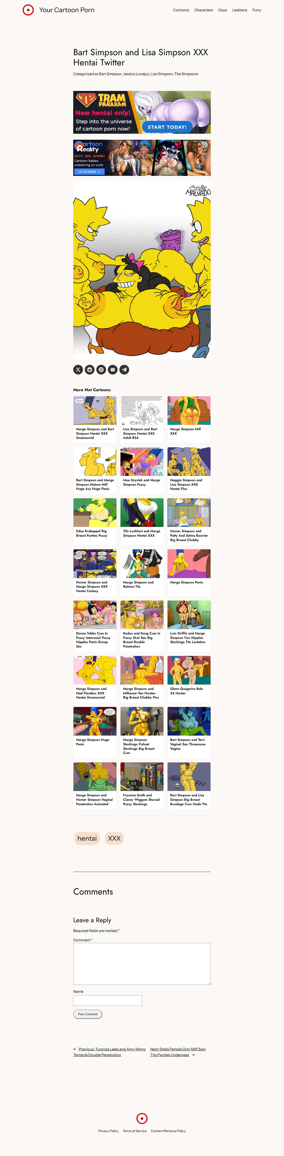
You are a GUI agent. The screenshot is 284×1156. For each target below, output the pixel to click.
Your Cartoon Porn (67, 10)
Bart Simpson (110, 74)
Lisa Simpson (161, 74)
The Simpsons (186, 74)
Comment (83, 940)
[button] (78, 370)
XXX (114, 838)
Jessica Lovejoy (136, 74)
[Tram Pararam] (142, 132)
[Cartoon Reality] (142, 174)
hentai (87, 838)
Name (78, 991)
